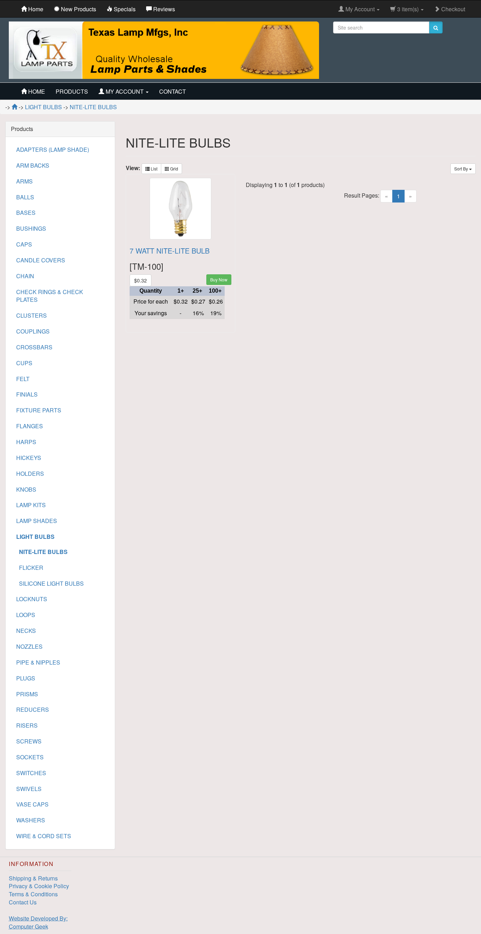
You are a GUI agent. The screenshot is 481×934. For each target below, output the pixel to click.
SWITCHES (31, 773)
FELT (23, 379)
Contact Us (23, 902)
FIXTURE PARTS (38, 410)
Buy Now (218, 279)
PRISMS (27, 694)
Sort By (461, 169)
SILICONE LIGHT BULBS (50, 583)
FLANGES (29, 426)
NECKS (26, 631)
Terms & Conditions (33, 894)
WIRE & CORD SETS (43, 836)
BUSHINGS (31, 228)
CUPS (24, 363)
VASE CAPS (32, 804)
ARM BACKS (32, 165)
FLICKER (29, 567)
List (153, 169)
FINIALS (27, 394)
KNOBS (26, 489)
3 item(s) (408, 9)
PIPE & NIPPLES (38, 662)
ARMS (24, 181)
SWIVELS (29, 789)
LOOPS (25, 615)
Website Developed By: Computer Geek (38, 922)
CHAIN (25, 276)
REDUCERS (32, 709)
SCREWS (29, 741)
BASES (26, 212)
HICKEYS (28, 458)
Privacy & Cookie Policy (39, 886)
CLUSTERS (31, 315)
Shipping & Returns (33, 878)
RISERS (27, 725)
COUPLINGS (33, 331)
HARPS (26, 442)
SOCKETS (30, 757)
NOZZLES (29, 646)
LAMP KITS (31, 505)
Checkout (452, 9)
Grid (173, 169)
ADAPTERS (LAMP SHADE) (52, 149)
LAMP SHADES (36, 521)
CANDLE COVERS (40, 260)
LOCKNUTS (31, 599)
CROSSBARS (34, 347)
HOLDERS (30, 473)
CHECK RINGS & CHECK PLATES (49, 296)
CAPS (24, 244)
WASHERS (30, 820)
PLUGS (25, 678)
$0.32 (140, 280)
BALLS (25, 197)
